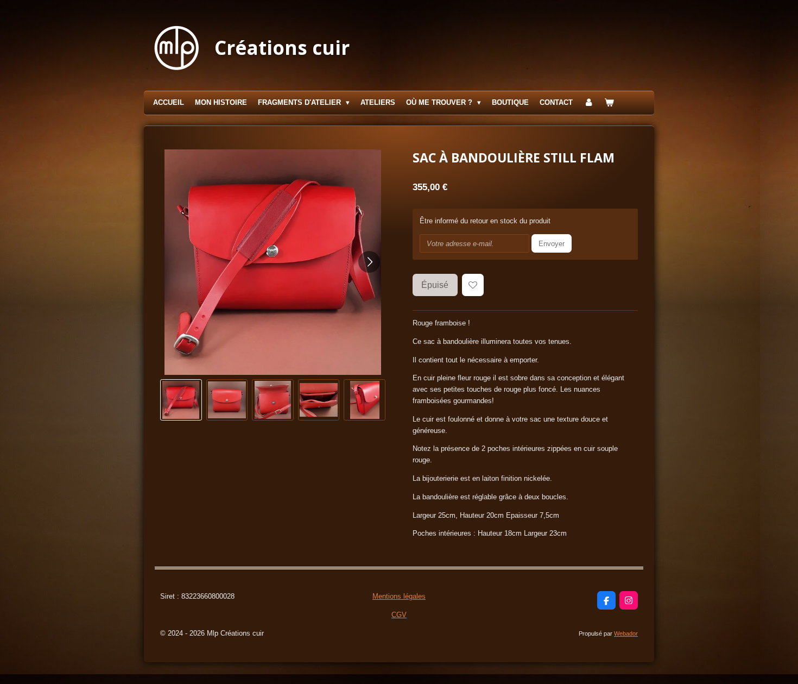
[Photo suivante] (369, 262)
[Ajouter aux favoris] (473, 285)
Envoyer (552, 244)
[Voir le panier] (609, 103)
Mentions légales (399, 596)
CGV (399, 615)
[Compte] (588, 103)
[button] (181, 400)
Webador (626, 633)
